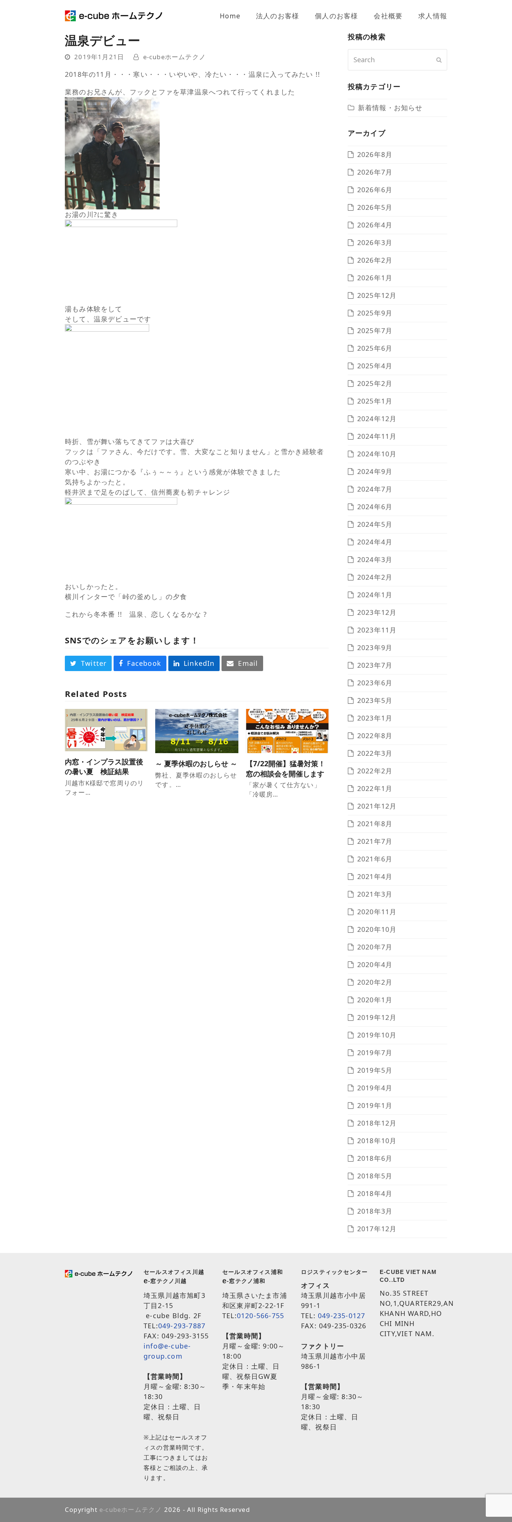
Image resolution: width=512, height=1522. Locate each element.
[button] (88, 663)
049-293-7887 (181, 1325)
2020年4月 (374, 964)
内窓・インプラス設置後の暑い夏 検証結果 (104, 767)
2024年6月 (374, 506)
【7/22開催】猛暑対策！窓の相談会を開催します (285, 768)
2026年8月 (374, 154)
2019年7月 (374, 1052)
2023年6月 (374, 682)
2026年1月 (374, 277)
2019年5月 (374, 1070)
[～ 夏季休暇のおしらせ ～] (196, 730)
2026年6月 (374, 189)
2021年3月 (374, 894)
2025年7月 (374, 330)
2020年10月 (377, 929)
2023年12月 (377, 612)
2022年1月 (374, 788)
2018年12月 (377, 1122)
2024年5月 (374, 524)
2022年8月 (374, 735)
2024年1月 (374, 594)
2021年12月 (377, 805)
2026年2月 (374, 260)
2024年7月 (374, 488)
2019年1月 (374, 1105)
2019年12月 (377, 1017)
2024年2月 (374, 577)
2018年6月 (374, 1158)
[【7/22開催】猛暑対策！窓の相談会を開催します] (287, 730)
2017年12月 (377, 1228)
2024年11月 (377, 436)
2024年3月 (374, 559)
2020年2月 (374, 982)
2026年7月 (374, 171)
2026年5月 (374, 207)
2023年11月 (377, 629)
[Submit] (439, 59)
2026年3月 (374, 242)
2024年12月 (377, 418)
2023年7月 (374, 665)
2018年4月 (374, 1193)
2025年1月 (374, 400)
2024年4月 (374, 541)
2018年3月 (374, 1211)
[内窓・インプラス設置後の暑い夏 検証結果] (106, 729)
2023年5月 (374, 700)
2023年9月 (374, 647)
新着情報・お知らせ (390, 107)
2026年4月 (374, 224)
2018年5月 (374, 1175)
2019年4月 (374, 1087)
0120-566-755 (260, 1315)
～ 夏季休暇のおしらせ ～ (196, 763)
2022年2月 (374, 770)
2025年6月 (374, 348)
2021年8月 (374, 823)
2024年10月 (377, 453)
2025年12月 (377, 295)
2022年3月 (374, 753)
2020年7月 (374, 946)
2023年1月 (374, 717)
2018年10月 (377, 1140)
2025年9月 (374, 312)
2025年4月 (374, 365)
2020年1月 (374, 999)
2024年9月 (374, 471)
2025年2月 (374, 383)
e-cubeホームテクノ (174, 56)
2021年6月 (374, 858)
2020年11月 (377, 911)
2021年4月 (374, 876)
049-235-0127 (341, 1315)
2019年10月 (377, 1034)
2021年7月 (374, 841)
